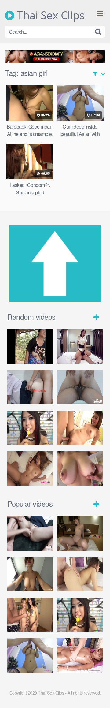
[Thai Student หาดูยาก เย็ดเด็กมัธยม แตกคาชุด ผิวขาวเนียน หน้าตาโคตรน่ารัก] (30, 387)
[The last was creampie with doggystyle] (30, 468)
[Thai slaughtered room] (80, 346)
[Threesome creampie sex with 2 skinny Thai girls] (30, 615)
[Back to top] (99, 694)
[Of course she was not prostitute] (80, 533)
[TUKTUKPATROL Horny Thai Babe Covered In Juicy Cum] (80, 574)
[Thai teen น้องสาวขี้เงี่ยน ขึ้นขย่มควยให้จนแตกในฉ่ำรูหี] (80, 387)
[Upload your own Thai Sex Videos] (55, 300)
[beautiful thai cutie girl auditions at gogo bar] (80, 428)
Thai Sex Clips (49, 15)
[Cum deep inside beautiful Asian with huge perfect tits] (30, 655)
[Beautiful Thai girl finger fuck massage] (80, 655)
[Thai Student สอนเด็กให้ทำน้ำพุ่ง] (30, 533)
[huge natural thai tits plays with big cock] (30, 574)
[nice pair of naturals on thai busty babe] (80, 468)
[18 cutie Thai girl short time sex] (30, 428)
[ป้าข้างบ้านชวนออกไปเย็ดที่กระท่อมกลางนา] (30, 346)
